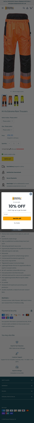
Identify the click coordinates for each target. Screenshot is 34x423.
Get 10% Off (17, 218)
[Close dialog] (31, 194)
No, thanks (17, 223)
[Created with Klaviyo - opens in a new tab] (16, 230)
